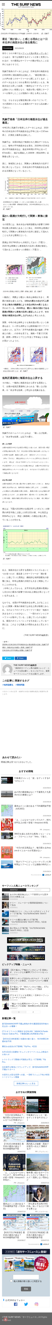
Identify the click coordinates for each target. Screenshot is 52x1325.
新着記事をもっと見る (26, 1083)
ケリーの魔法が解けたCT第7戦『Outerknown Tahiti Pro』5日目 (28, 921)
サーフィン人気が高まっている (32, 53)
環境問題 (20, 685)
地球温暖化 (8, 685)
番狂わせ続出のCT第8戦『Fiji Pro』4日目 (19, 1046)
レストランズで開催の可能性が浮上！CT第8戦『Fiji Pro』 (24, 1060)
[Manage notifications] (6, 1319)
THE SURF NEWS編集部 (25, 665)
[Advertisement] (26, 725)
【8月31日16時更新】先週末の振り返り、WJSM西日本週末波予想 (25, 1040)
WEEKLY (38, 890)
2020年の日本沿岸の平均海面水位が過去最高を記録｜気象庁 (24, 644)
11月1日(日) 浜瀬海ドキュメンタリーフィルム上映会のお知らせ (25, 1053)
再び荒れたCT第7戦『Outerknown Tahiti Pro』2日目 (27, 929)
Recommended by (36, 875)
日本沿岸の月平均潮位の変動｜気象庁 (16, 650)
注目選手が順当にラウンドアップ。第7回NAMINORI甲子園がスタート (25, 1068)
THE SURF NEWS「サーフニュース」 (21, 1317)
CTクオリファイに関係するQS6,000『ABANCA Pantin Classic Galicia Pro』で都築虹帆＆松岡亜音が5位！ (25, 1032)
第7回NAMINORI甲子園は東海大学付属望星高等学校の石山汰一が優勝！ (25, 1025)
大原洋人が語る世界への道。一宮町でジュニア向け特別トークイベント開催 (25, 1076)
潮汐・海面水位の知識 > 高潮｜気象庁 (16, 647)
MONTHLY (14, 890)
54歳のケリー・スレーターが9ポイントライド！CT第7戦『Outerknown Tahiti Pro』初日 (30, 913)
